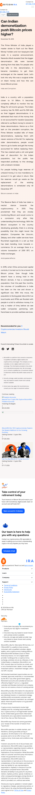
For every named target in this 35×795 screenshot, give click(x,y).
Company (5, 577)
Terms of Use (18, 790)
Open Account (13, 15)
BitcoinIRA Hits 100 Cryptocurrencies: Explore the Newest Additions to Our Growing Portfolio (17, 430)
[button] (3, 349)
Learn (4, 573)
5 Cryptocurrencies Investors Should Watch (15, 329)
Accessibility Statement (11, 592)
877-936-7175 (30, 4)
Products (5, 568)
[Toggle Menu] (32, 7)
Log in (3, 15)
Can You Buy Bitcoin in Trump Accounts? (15, 459)
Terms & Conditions (10, 585)
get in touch (29, 565)
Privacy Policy (8, 587)
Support (5, 582)
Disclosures (8, 590)
